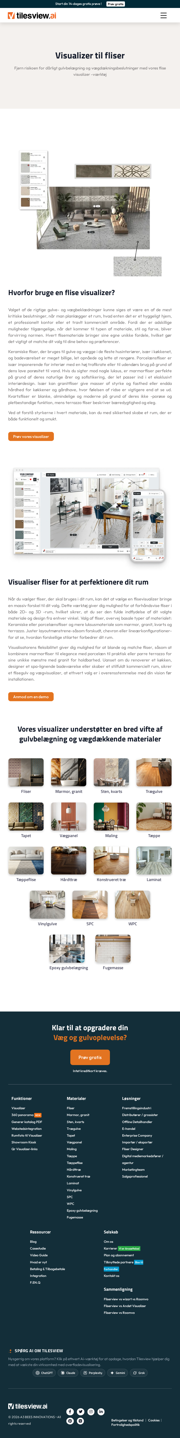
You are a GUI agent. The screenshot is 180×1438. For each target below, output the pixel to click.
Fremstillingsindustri (136, 1108)
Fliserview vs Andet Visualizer (125, 1306)
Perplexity (95, 1372)
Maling (72, 1149)
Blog (33, 1241)
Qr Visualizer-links (24, 1149)
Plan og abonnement (119, 1255)
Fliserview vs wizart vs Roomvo (126, 1299)
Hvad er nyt (38, 1262)
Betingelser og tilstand (127, 1420)
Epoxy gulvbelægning (82, 1210)
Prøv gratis (116, 4)
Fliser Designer (132, 1149)
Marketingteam (133, 1169)
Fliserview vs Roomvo (119, 1313)
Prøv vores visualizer (31, 436)
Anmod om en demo (31, 696)
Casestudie (38, 1248)
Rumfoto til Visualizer (26, 1135)
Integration (38, 1276)
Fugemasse (75, 1217)
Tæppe (72, 1156)
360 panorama (26, 1115)
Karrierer (121, 1248)
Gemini (120, 1372)
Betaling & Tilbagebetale (47, 1269)
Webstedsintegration (26, 1129)
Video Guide (39, 1255)
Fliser (71, 1108)
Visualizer (18, 1108)
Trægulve (74, 1129)
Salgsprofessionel (135, 1176)
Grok (142, 1372)
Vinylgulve (74, 1190)
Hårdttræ (74, 1169)
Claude (70, 1372)
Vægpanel (74, 1142)
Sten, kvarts (75, 1122)
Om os (108, 1241)
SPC (70, 1197)
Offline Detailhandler (137, 1122)
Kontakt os (111, 1276)
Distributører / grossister (140, 1115)
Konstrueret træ (78, 1176)
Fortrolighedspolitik (125, 1425)
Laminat (73, 1183)
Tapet (71, 1135)
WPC (70, 1204)
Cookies (154, 1420)
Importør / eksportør (137, 1142)
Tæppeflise (74, 1163)
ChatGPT (47, 1372)
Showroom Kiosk (23, 1142)
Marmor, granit (78, 1115)
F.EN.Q (35, 1282)
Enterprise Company (137, 1135)
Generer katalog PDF (26, 1122)
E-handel (128, 1129)
